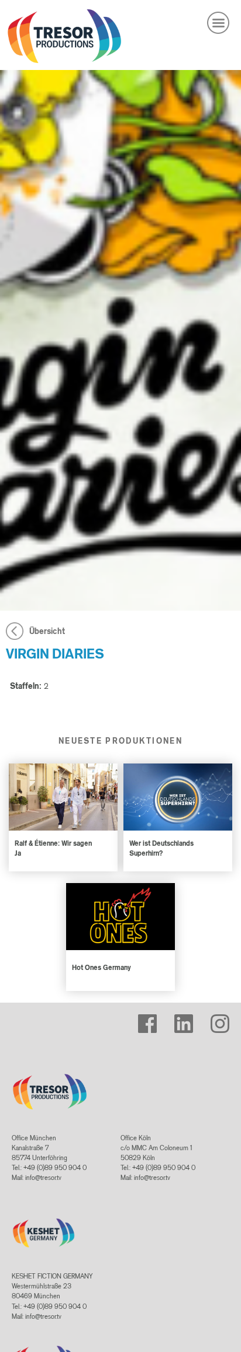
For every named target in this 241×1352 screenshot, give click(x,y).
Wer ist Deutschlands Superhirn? (161, 848)
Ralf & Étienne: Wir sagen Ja (53, 848)
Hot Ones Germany (101, 967)
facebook (150, 1019)
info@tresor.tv (43, 1178)
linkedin (184, 1019)
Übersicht (47, 631)
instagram (224, 1019)
